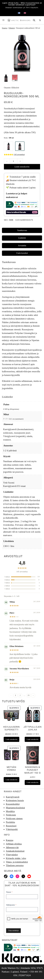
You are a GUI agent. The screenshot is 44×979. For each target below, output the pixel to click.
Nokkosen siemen (14, 818)
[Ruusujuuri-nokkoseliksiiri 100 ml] (8, 146)
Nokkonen (11, 815)
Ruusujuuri (11, 825)
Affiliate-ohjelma (14, 844)
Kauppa (9, 840)
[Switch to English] (25, 13)
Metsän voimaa (11, 768)
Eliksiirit (12, 28)
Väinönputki (12, 829)
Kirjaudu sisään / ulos (16, 858)
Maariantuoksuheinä (15, 807)
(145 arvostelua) (19, 154)
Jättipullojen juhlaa (32, 728)
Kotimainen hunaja (15, 800)
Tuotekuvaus (22, 230)
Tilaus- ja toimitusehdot (17, 862)
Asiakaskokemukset (15, 851)
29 (28, 695)
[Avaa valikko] (3, 20)
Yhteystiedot (12, 854)
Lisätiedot (22, 238)
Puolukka (10, 822)
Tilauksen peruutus (15, 865)
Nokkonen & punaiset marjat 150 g (32, 770)
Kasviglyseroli (12, 797)
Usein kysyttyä (22, 253)
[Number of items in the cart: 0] (40, 20)
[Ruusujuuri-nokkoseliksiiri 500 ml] (19, 146)
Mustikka (10, 811)
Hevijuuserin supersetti (11, 728)
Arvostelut (22, 246)
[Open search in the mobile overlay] (34, 20)
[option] (15, 78)
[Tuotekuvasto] (22, 52)
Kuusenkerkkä (12, 804)
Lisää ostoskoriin (22, 167)
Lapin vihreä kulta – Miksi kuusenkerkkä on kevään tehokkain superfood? (22, 4)
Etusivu (4, 28)
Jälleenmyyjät (12, 847)
